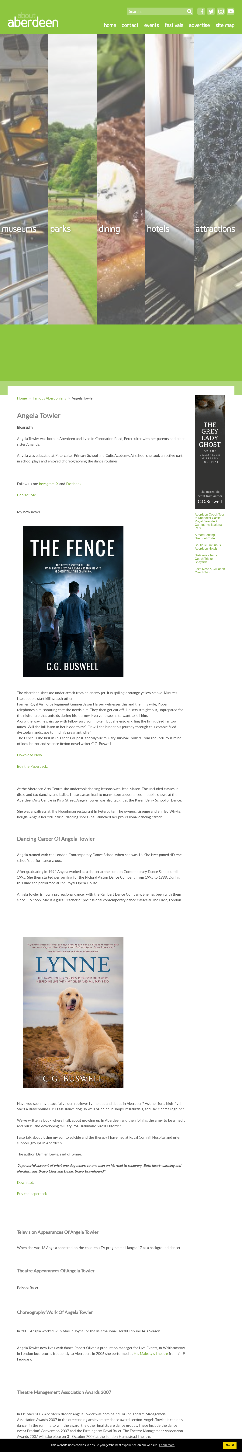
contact (130, 25)
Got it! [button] (230, 1445)
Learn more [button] (167, 1445)
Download (25, 1182)
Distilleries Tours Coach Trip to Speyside (206, 559)
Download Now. (30, 755)
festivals (174, 25)
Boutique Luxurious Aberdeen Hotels (208, 547)
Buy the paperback (32, 1193)
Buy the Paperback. (32, 766)
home (110, 25)
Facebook (73, 483)
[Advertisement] (121, 352)
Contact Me (26, 495)
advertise (199, 25)
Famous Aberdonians (49, 398)
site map (225, 25)
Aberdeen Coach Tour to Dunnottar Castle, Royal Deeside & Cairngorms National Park (209, 521)
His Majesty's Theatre (151, 1353)
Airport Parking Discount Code (205, 536)
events (151, 25)
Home (22, 398)
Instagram (46, 483)
